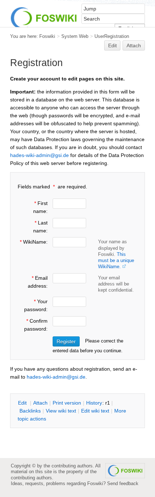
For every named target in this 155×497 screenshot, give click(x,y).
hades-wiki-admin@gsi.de (39, 155)
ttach (40, 403)
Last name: (40, 227)
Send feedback (122, 483)
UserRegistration (111, 36)
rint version (67, 403)
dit (23, 403)
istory (94, 403)
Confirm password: (36, 325)
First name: (40, 207)
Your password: (36, 305)
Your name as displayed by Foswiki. (116, 254)
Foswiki (47, 36)
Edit (112, 45)
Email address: (38, 282)
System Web (74, 36)
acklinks (30, 411)
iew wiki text (61, 411)
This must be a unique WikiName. (116, 260)
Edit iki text (95, 411)
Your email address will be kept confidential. (116, 284)
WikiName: (34, 242)
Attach (134, 45)
